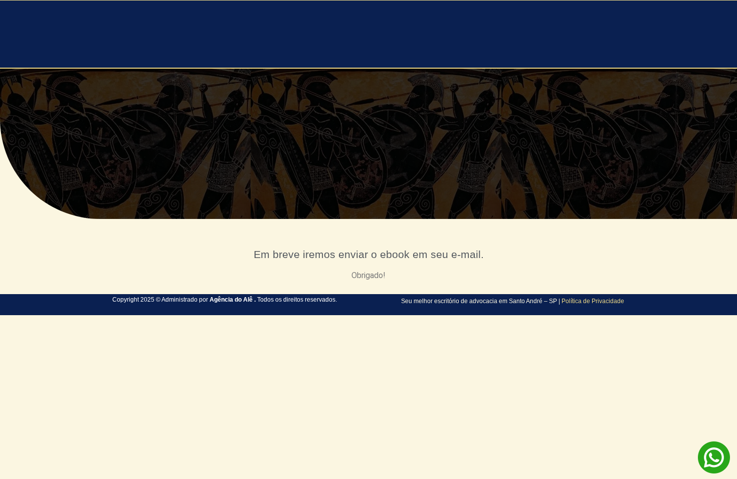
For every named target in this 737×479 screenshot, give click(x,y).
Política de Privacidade (593, 301)
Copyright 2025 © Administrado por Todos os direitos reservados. (224, 299)
